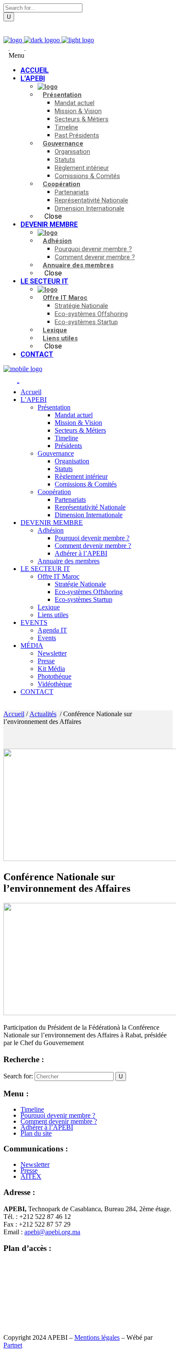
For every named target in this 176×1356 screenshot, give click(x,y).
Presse (29, 1170)
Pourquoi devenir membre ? (58, 1115)
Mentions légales (97, 1337)
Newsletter (35, 1164)
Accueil (13, 714)
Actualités (42, 714)
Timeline (32, 1109)
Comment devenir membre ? (59, 1121)
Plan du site (36, 1133)
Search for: (18, 1076)
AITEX (31, 1176)
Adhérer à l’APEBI (47, 1127)
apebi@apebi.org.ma (52, 1232)
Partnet (12, 1345)
